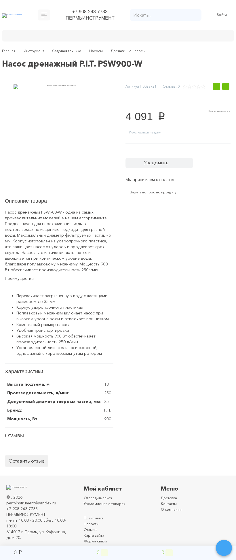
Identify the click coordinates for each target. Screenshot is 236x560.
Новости (92, 530)
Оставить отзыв (27, 468)
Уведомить (161, 168)
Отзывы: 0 (169, 88)
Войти (223, 16)
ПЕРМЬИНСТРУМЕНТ (90, 19)
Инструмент (66, 37)
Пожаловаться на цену (149, 136)
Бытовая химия (27, 37)
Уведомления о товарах (107, 510)
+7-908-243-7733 (90, 12)
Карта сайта (95, 542)
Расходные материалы (164, 37)
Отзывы (91, 536)
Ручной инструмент (109, 37)
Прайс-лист (94, 525)
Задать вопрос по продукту (158, 199)
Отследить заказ (100, 505)
